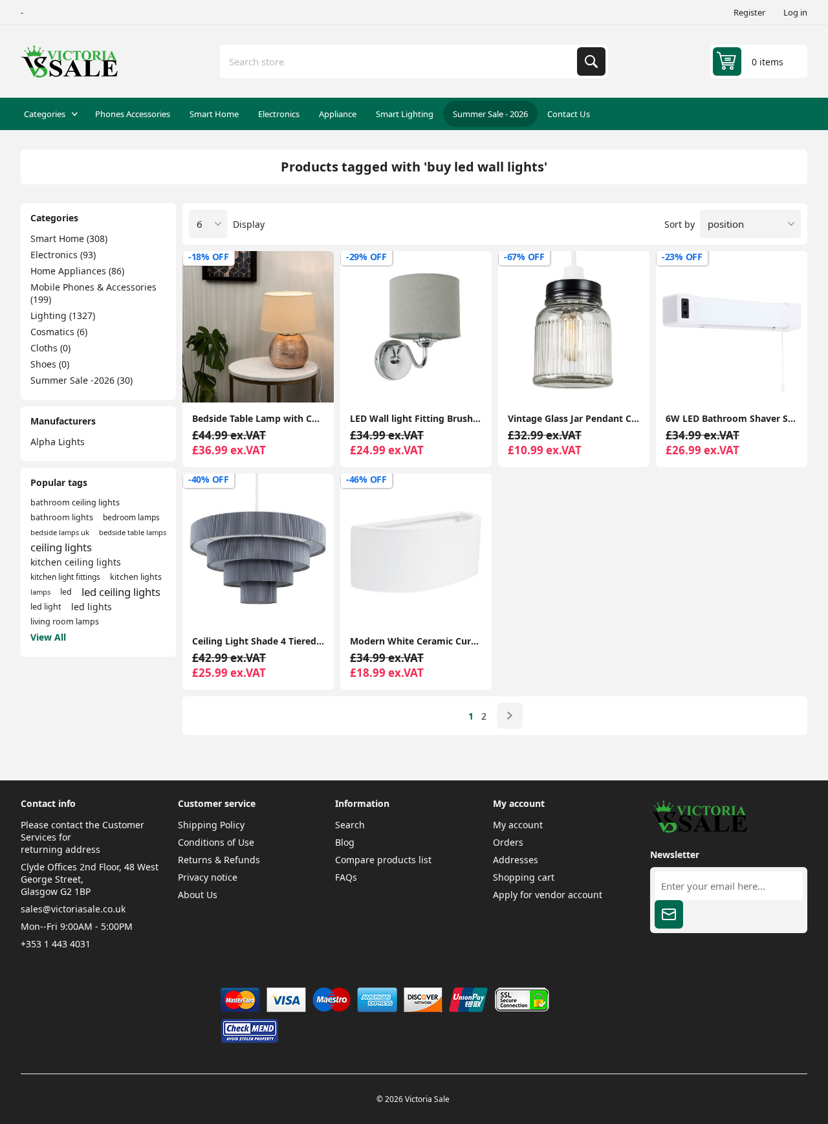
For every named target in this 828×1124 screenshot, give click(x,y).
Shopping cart (523, 877)
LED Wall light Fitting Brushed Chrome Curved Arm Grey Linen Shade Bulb (416, 418)
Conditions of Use (216, 842)
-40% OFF (208, 479)
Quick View (313, 382)
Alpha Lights (57, 441)
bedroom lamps (131, 517)
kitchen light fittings (65, 576)
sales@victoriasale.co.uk (73, 909)
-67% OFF (524, 256)
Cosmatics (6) (58, 331)
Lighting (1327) (62, 315)
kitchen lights (136, 576)
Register (749, 12)
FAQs (346, 877)
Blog (344, 842)
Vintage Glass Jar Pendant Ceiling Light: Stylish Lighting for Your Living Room (574, 418)
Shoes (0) (49, 364)
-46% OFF (366, 479)
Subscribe (669, 914)
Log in (795, 12)
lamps (40, 592)
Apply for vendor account (547, 894)
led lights (91, 607)
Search (591, 61)
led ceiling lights (121, 591)
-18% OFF (208, 256)
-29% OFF (366, 256)
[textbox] (400, 61)
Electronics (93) (63, 254)
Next (510, 716)
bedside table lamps (132, 532)
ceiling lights (61, 547)
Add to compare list (203, 382)
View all (48, 637)
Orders (508, 842)
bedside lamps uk (59, 532)
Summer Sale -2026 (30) (81, 380)
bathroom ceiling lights (75, 502)
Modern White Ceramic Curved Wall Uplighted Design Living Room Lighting (416, 641)
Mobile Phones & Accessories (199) (93, 293)
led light (45, 606)
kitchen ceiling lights (75, 562)
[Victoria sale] (698, 829)
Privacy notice (207, 877)
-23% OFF (682, 256)
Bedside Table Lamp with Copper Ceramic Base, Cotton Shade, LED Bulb (258, 418)
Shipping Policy (211, 825)
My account (518, 825)
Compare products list (383, 860)
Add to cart (258, 382)
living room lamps (64, 621)
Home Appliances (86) (77, 271)
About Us (197, 894)
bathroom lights (61, 517)
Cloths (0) (50, 348)
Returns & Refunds (219, 860)
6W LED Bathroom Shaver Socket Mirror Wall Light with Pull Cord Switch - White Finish (732, 418)
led (66, 591)
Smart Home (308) (68, 238)
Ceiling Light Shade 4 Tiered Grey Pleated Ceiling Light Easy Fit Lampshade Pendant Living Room (258, 641)
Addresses (515, 860)
